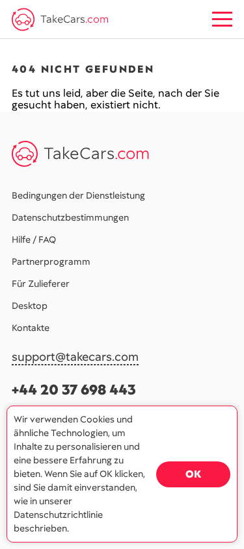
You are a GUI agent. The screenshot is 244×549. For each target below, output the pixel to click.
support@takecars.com (75, 357)
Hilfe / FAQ (34, 239)
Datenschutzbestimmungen (70, 217)
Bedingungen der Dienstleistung (78, 195)
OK (193, 474)
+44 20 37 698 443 (74, 389)
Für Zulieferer (41, 283)
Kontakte (30, 328)
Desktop (29, 305)
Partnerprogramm (51, 261)
